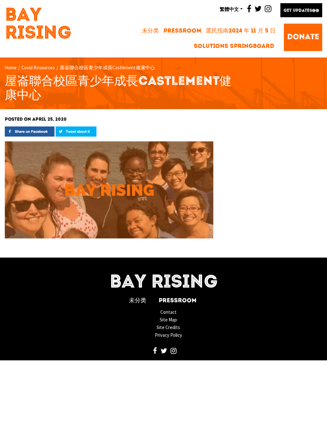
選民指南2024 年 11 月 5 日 (241, 31)
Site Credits (168, 327)
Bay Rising (38, 25)
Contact (168, 312)
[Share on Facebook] (30, 131)
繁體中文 (229, 9)
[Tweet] (76, 131)
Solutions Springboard (234, 46)
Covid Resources (38, 67)
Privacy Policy (168, 335)
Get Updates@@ (301, 11)
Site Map (168, 320)
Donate (303, 37)
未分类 (150, 31)
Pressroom (182, 31)
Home (11, 67)
